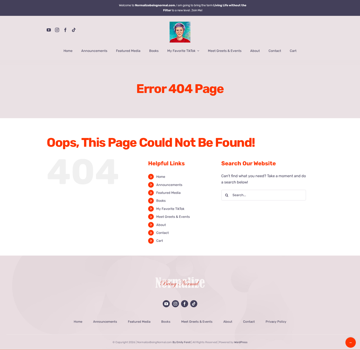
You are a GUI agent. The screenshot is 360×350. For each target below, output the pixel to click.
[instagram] (57, 30)
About (161, 225)
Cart (159, 241)
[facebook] (65, 30)
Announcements (169, 185)
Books (161, 201)
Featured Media (168, 193)
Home (160, 177)
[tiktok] (74, 30)
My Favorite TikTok (170, 209)
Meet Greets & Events (173, 217)
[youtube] (49, 30)
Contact (162, 233)
